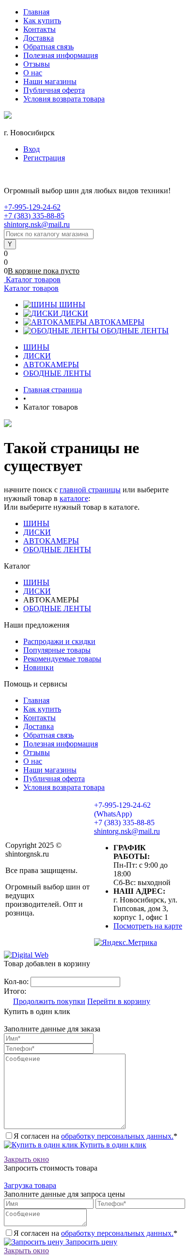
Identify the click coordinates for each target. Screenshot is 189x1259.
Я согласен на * (95, 1136)
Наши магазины (50, 81)
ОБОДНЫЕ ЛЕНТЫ (135, 331)
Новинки (38, 667)
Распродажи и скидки (59, 641)
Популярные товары (57, 650)
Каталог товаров (32, 279)
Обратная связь (48, 47)
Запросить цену (90, 1242)
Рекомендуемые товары (62, 659)
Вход (31, 149)
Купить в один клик (112, 1145)
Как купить (42, 20)
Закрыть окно (26, 1159)
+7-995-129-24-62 (32, 207)
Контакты (39, 29)
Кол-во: (17, 981)
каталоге (74, 498)
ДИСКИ (74, 313)
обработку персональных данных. (117, 1136)
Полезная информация (60, 55)
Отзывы (36, 64)
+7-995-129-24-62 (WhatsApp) (122, 809)
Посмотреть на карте (147, 926)
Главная (36, 12)
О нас (32, 73)
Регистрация (44, 158)
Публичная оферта (54, 90)
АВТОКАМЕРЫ (116, 322)
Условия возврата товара (64, 99)
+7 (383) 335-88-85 (34, 216)
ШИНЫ (72, 304)
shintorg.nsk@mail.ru (37, 224)
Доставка (38, 38)
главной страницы (90, 490)
